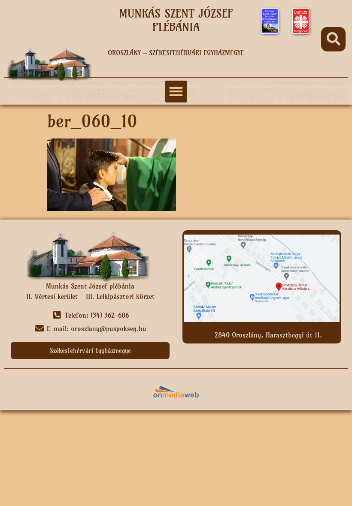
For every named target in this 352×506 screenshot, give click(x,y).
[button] (333, 39)
